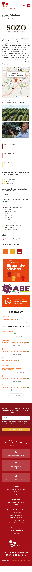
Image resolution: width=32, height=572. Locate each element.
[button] (24, 5)
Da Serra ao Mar (8, 334)
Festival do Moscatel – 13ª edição (14, 343)
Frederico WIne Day (9, 319)
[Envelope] (16, 555)
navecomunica (26, 560)
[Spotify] (22, 555)
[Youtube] (7, 555)
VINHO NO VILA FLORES (9, 360)
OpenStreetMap (26, 96)
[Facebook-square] (25, 555)
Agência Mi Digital (16, 560)
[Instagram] (10, 555)
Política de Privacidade (8, 423)
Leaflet (18, 96)
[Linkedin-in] (13, 555)
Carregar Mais (16, 395)
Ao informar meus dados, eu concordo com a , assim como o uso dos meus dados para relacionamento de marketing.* (15, 423)
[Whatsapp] (19, 555)
